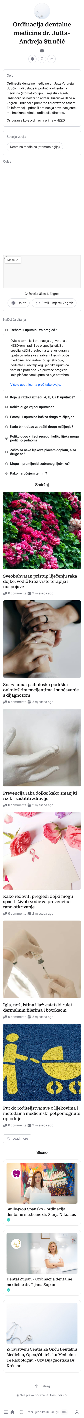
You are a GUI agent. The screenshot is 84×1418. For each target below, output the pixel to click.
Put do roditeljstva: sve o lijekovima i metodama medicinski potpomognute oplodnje (41, 1113)
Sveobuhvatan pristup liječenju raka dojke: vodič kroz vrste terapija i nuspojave (40, 581)
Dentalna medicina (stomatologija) (35, 147)
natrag (45, 1386)
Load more (20, 1138)
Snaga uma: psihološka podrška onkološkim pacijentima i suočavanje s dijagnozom (41, 690)
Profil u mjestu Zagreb (57, 303)
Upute (22, 303)
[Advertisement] (42, 209)
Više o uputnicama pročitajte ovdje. (35, 385)
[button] (5, 1412)
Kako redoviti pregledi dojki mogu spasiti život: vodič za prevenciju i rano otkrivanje (38, 901)
